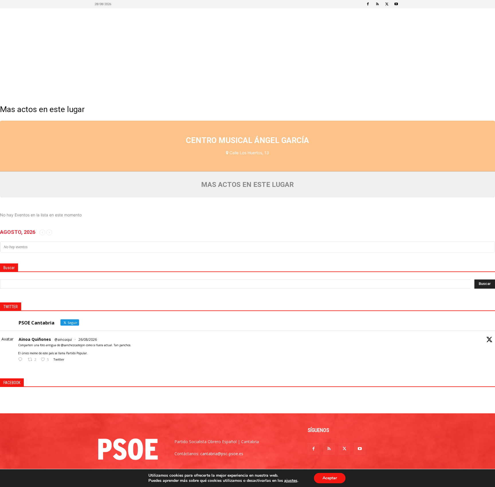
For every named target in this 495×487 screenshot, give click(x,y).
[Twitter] (386, 4)
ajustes (290, 480)
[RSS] (377, 4)
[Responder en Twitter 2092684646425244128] (21, 359)
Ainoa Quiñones (35, 339)
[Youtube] (396, 4)
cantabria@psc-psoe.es (221, 453)
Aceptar (330, 478)
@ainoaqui (63, 339)
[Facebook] (368, 4)
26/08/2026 (87, 339)
